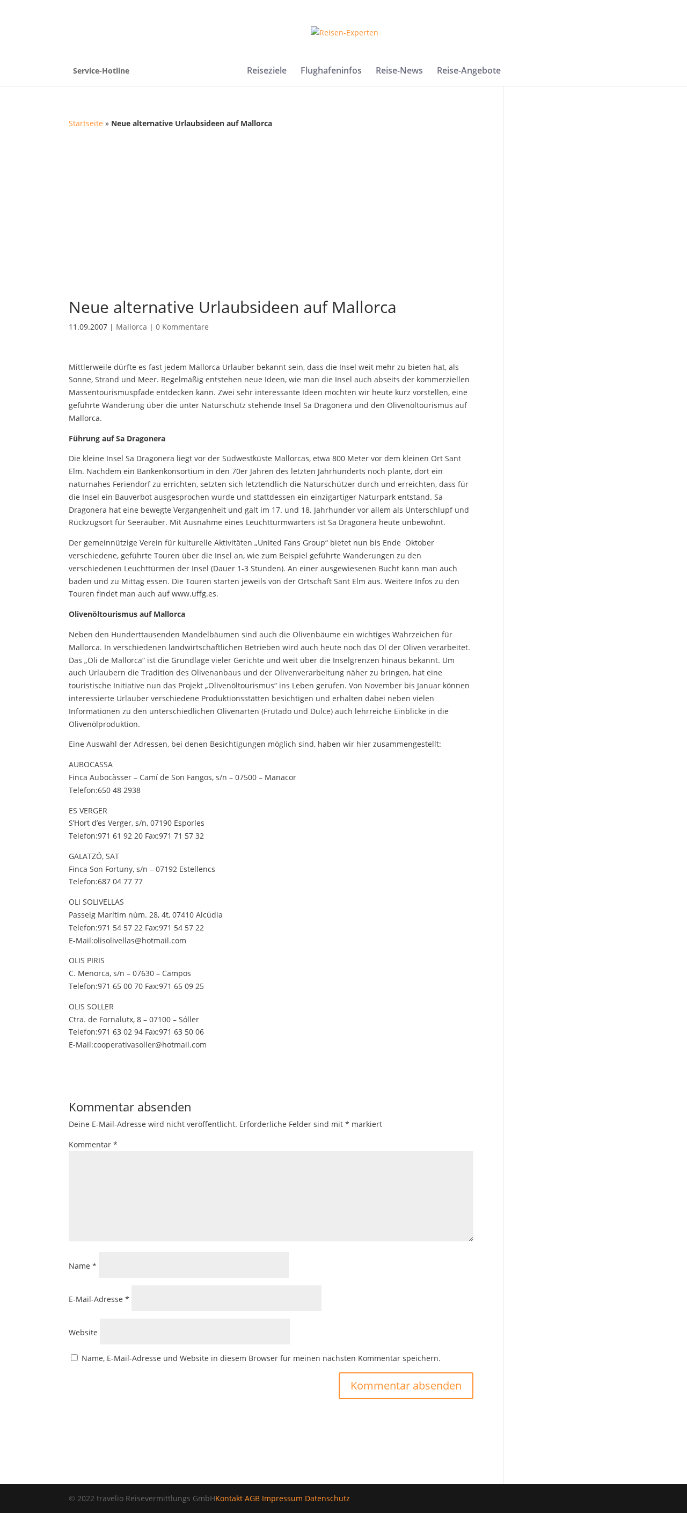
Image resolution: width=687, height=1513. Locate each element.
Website (83, 1332)
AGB (252, 1498)
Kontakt (229, 1498)
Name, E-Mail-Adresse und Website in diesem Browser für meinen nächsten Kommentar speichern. (261, 1358)
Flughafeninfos (331, 71)
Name (83, 1266)
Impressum (282, 1498)
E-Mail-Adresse (99, 1299)
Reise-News (399, 71)
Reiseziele (267, 71)
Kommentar (93, 1144)
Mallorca (131, 327)
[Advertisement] (343, 210)
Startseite (86, 123)
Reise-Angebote (469, 71)
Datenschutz (327, 1498)
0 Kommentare (182, 327)
